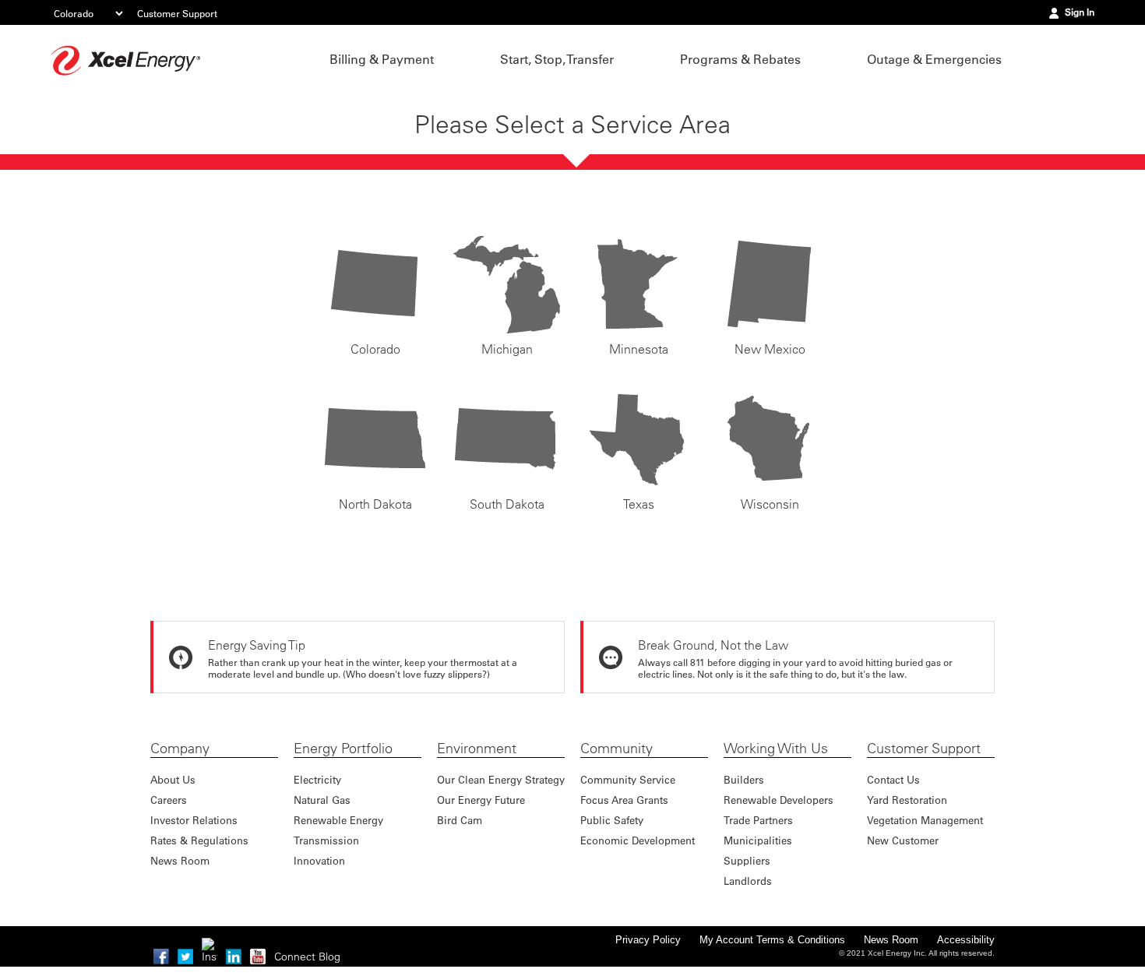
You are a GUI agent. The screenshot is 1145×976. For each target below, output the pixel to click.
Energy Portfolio (343, 748)
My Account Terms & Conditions (772, 940)
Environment (476, 748)
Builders (744, 779)
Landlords (748, 880)
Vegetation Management (925, 819)
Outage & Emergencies (934, 59)
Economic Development (637, 840)
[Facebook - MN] (161, 956)
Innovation (319, 860)
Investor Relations (194, 819)
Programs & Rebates (740, 59)
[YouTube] (258, 956)
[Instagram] (209, 945)
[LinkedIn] (233, 956)
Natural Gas (322, 799)
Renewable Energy (338, 819)
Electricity (317, 779)
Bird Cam (459, 819)
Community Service (627, 779)
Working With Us (776, 748)
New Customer (903, 840)
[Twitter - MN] (185, 956)
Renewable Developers (778, 799)
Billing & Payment (381, 59)
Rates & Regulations (199, 840)
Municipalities (758, 840)
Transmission (326, 840)
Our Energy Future (481, 799)
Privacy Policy (648, 940)
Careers (168, 799)
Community (616, 748)
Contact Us (893, 779)
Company (180, 748)
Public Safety (611, 819)
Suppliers (747, 860)
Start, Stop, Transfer (557, 59)
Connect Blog (307, 957)
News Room (180, 860)
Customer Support (177, 13)
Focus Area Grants (624, 799)
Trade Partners (758, 819)
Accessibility (966, 940)
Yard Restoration (907, 799)
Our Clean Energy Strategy (501, 779)
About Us (173, 779)
